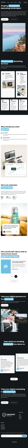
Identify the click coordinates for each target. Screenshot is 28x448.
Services (20, 417)
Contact (25, 2)
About (11, 2)
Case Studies (20, 2)
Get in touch (4, 19)
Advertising (3, 429)
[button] (15, 2)
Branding (2, 425)
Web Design (3, 424)
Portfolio (20, 416)
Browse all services (14, 19)
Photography (3, 428)
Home (8, 2)
